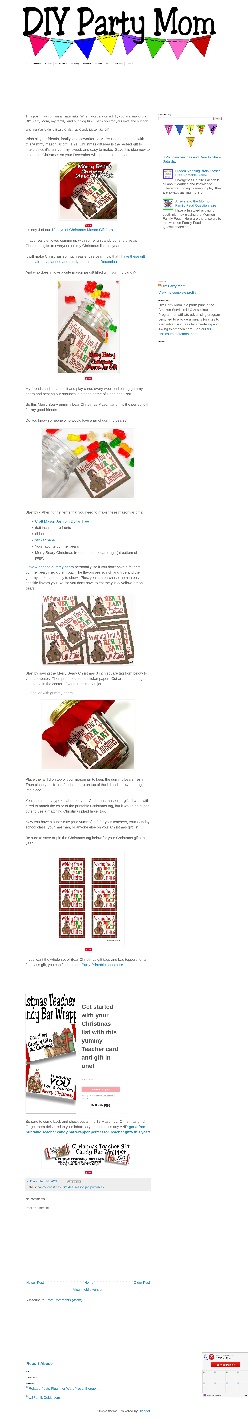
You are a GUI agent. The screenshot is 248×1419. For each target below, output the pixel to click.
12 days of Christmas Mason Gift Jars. (82, 230)
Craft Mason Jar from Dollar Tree (62, 521)
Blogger (144, 1411)
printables (97, 1187)
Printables (37, 64)
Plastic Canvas (61, 64)
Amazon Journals (102, 64)
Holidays (48, 64)
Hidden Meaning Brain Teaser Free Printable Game (197, 173)
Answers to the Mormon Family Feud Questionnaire (195, 203)
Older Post (142, 1282)
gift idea (67, 1187)
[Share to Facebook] (77, 1181)
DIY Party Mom (173, 286)
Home (88, 1282)
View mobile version (88, 1289)
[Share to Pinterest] (79, 1181)
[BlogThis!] (71, 1181)
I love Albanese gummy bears (50, 567)
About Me (130, 64)
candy (42, 1187)
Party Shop (75, 64)
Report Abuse (39, 1363)
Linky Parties (118, 64)
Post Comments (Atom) (64, 1300)
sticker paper (45, 540)
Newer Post (35, 1282)
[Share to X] (74, 1181)
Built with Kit (101, 1105)
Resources (87, 64)
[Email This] (68, 1181)
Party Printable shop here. (103, 965)
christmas (54, 1187)
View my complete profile (177, 292)
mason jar (82, 1187)
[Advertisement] (124, 87)
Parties (26, 64)
